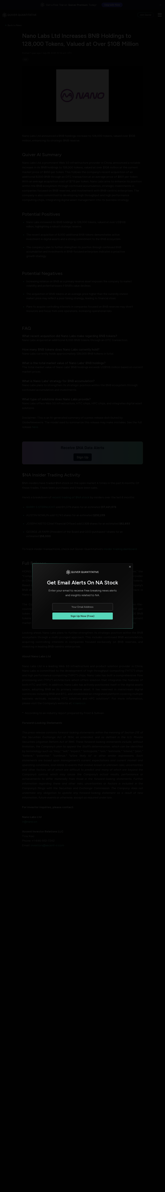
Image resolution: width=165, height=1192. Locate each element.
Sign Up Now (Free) (82, 616)
